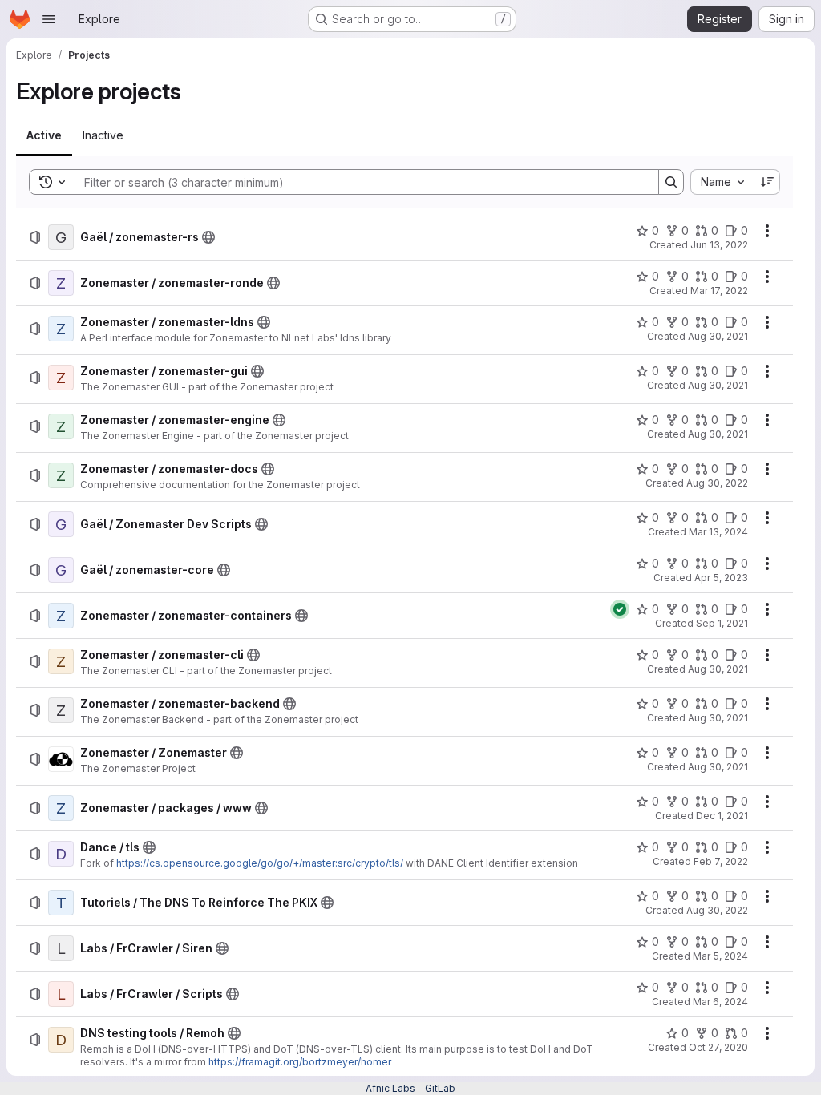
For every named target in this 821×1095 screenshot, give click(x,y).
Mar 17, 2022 (719, 291)
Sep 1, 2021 (722, 623)
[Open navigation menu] (49, 19)
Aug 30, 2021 (718, 336)
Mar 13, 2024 (718, 532)
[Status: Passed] (619, 609)
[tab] (44, 135)
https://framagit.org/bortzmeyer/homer (299, 1062)
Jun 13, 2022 (719, 245)
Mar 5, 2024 (720, 956)
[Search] (671, 182)
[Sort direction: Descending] (767, 182)
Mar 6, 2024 (720, 1002)
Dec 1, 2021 (722, 816)
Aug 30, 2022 (717, 483)
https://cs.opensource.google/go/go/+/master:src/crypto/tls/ (259, 863)
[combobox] (722, 182)
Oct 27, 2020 (718, 1047)
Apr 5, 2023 (721, 578)
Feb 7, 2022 (721, 861)
